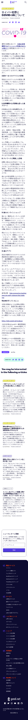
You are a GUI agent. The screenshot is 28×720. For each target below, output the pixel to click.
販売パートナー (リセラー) (12, 601)
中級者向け (9, 479)
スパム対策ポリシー (11, 668)
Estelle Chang (7, 516)
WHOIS (7, 610)
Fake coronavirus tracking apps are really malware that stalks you (14, 295)
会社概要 (8, 680)
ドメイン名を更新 (10, 638)
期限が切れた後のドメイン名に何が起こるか (14, 460)
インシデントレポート (7, 8)
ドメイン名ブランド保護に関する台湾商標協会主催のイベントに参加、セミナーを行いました (14, 493)
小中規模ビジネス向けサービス (13, 604)
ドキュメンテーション (11, 624)
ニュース (8, 688)
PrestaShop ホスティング (12, 581)
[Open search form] (25, 2)
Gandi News (6, 18)
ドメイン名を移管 (10, 636)
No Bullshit (8, 685)
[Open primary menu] (2, 2)
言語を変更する (14, 712)
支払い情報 (9, 665)
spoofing (13, 352)
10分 (4, 479)
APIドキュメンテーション (12, 627)
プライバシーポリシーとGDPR (13, 674)
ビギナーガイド (7, 456)
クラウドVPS (9, 584)
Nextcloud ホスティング (12, 579)
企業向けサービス (10, 599)
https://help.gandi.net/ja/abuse (12, 321)
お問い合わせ (9, 619)
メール (7, 590)
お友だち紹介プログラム (12, 612)
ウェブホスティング (11, 573)
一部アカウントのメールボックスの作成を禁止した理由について (14, 386)
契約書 (7, 656)
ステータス (9, 621)
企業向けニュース (8, 488)
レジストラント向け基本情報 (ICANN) (15, 663)
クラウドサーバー (10, 587)
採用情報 (8, 691)
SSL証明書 (8, 593)
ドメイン (8, 568)
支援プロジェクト (10, 683)
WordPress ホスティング (12, 576)
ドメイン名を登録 (10, 633)
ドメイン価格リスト (11, 570)
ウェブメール (9, 607)
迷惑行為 (8, 653)
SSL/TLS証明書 (9, 647)
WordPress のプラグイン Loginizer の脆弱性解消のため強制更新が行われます (13, 428)
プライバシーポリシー (11, 671)
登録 (14, 550)
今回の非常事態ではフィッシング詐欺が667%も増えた (14, 46)
